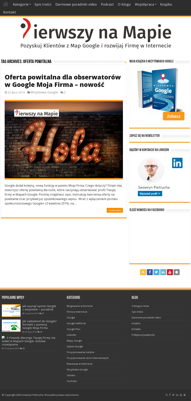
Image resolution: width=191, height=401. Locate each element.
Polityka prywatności (143, 334)
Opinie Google (75, 346)
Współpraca (144, 4)
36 (23, 348)
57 (43, 313)
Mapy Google (74, 340)
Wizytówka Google (44, 92)
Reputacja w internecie (80, 363)
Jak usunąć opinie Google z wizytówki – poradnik (39, 307)
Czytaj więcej (115, 210)
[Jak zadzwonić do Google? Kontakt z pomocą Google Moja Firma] (11, 325)
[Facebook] (150, 272)
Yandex (71, 375)
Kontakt (9, 12)
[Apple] (177, 272)
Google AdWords (76, 323)
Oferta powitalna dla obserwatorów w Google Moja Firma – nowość (63, 81)
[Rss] (143, 272)
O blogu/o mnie (140, 306)
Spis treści (43, 4)
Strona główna (6, 4)
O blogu (124, 4)
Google (71, 317)
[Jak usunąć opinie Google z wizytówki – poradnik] (11, 310)
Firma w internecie (77, 311)
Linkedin (71, 334)
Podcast (107, 4)
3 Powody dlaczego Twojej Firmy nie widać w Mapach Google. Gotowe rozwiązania (28, 341)
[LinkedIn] (163, 272)
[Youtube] (170, 272)
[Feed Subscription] (126, 62)
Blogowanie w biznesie (80, 306)
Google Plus (73, 329)
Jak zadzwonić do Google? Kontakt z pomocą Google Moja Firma (39, 324)
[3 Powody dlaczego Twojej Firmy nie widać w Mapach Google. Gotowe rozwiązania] (3, 337)
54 (41, 332)
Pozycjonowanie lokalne (80, 352)
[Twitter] (156, 272)
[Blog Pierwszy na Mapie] (95, 33)
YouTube (72, 381)
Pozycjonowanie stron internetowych (88, 358)
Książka (166, 4)
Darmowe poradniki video (76, 4)
